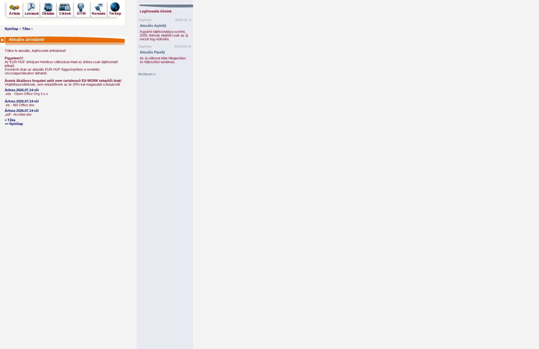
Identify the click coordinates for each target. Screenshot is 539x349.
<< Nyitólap (14, 124)
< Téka (10, 120)
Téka (26, 29)
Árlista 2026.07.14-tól (22, 90)
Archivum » (146, 74)
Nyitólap (11, 29)
